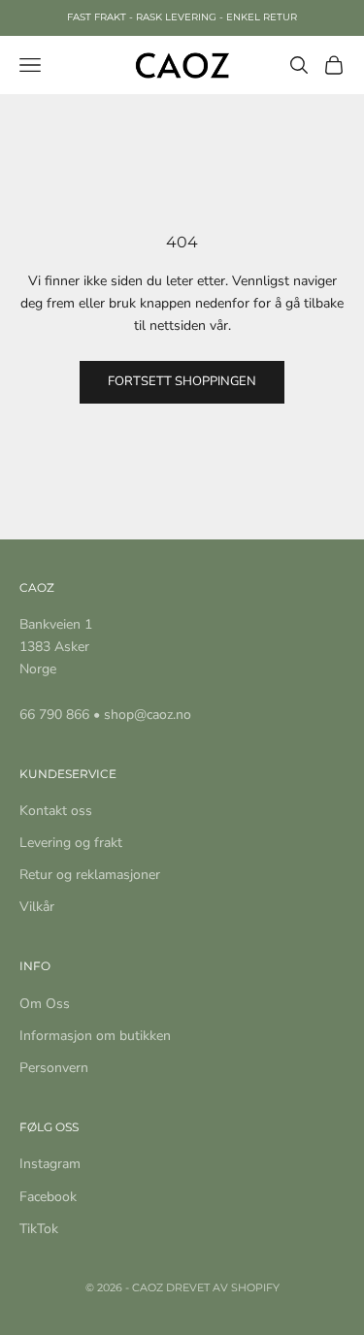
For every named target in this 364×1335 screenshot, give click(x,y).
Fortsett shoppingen (182, 381)
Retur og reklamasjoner (89, 874)
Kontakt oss (55, 810)
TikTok (38, 1229)
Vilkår (36, 906)
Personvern (53, 1067)
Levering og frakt (70, 842)
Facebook (48, 1197)
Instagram (50, 1164)
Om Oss (44, 1003)
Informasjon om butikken (95, 1035)
